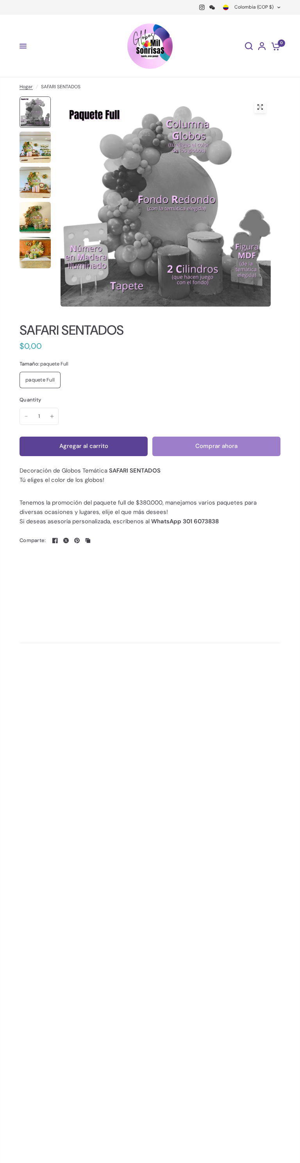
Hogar (26, 87)
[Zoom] (260, 107)
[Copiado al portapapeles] (88, 540)
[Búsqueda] (248, 46)
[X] (66, 540)
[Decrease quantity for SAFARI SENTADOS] (26, 416)
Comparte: (33, 540)
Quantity (30, 399)
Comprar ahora (216, 446)
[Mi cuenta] (261, 46)
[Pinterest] (77, 540)
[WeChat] (212, 7)
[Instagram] (202, 7)
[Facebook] (55, 540)
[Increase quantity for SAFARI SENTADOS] (52, 416)
